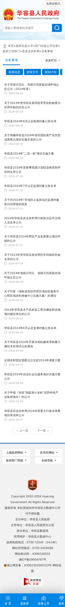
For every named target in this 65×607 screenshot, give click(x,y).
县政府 (24, 603)
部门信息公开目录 (46, 46)
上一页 (22, 430)
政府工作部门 (11, 51)
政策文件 (32, 72)
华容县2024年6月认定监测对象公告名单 (30, 328)
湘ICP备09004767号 (32, 559)
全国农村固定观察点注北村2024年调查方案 (32, 360)
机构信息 (14, 72)
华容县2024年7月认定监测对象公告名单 (30, 186)
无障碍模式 (53, 3)
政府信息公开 (24, 46)
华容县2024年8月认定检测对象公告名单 (30, 121)
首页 (11, 46)
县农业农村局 (30, 51)
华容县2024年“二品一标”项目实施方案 (29, 153)
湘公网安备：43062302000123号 (29, 565)
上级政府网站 (15, 452)
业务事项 (47, 51)
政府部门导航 (15, 460)
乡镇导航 (47, 460)
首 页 (8, 603)
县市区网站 (47, 452)
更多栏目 (51, 60)
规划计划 (50, 72)
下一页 (43, 430)
